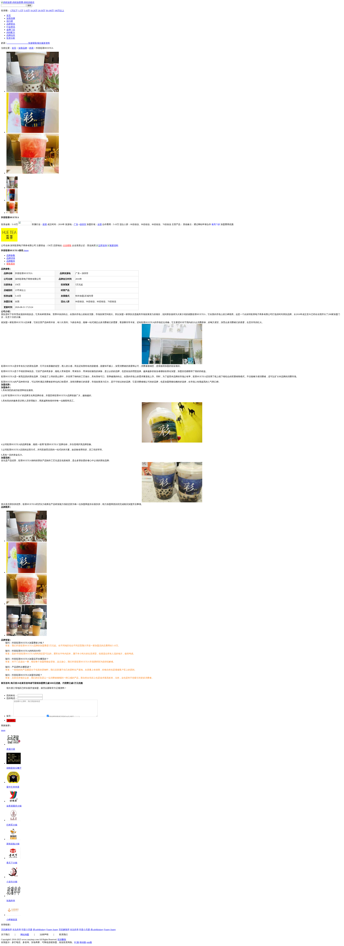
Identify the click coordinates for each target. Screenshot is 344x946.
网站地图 (24, 934)
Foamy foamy (52, 929)
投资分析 (10, 38)
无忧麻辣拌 (6, 929)
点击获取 (67, 245)
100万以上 (59, 10)
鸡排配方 (10, 32)
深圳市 (83, 224)
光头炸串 (16, 929)
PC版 (76, 942)
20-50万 (41, 10)
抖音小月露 (27, 929)
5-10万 (27, 10)
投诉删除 (62, 939)
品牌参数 (10, 255)
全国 (99, 224)
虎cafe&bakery (39, 929)
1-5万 (20, 10)
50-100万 (50, 10)
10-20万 (33, 10)
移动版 (83, 942)
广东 (76, 224)
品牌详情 (10, 258)
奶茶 (31, 48)
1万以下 (14, 10)
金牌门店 (10, 29)
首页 (8, 15)
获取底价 (10, 264)
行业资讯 (10, 27)
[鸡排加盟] (17, 2)
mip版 (89, 942)
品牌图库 (10, 261)
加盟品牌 (10, 18)
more (26, 250)
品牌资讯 (10, 24)
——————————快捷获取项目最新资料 (28, 43)
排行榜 (9, 21)
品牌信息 (10, 35)
